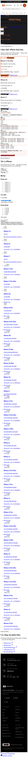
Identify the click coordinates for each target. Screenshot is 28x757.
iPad (7, 13)
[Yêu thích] (17, 5)
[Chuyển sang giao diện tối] (14, 5)
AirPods (20, 13)
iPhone (3, 13)
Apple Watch (15, 13)
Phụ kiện (26, 13)
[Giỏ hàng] (20, 5)
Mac (10, 13)
